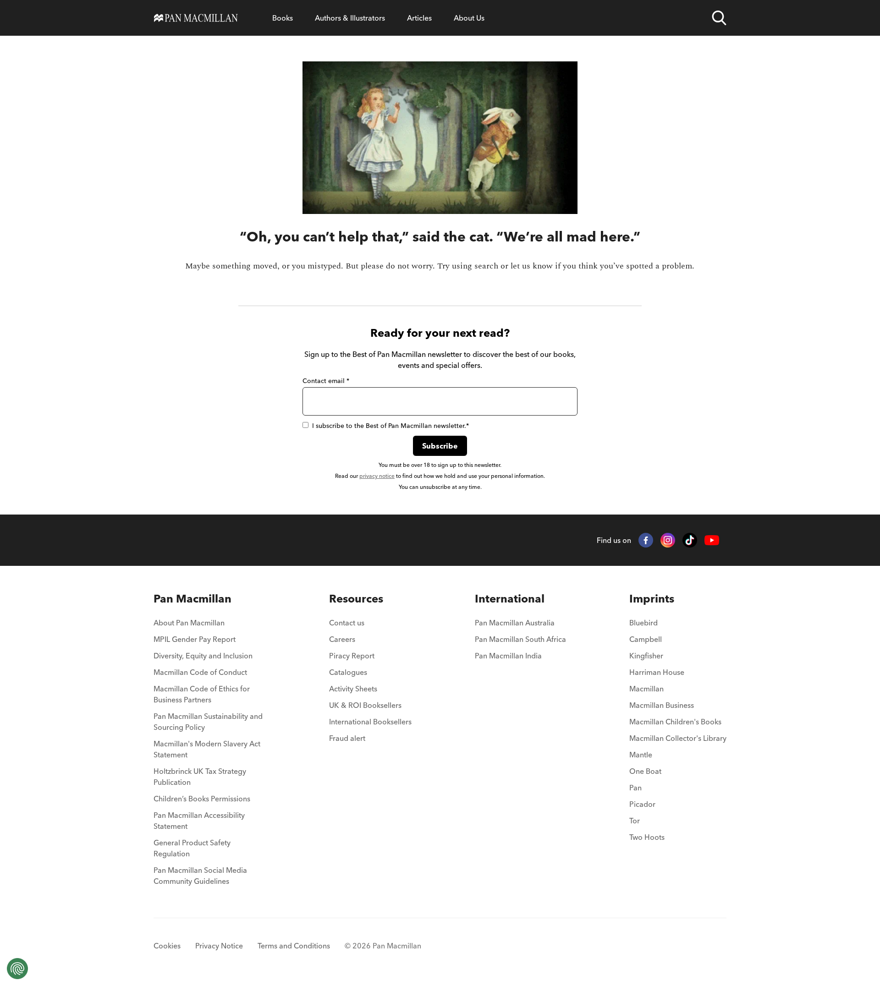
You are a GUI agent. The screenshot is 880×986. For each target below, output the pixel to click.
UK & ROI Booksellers (365, 705)
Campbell (645, 639)
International (509, 598)
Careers (342, 639)
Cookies (167, 945)
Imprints (651, 598)
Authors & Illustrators (350, 17)
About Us (469, 17)
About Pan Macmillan (189, 622)
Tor (634, 820)
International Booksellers (370, 721)
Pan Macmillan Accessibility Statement (199, 821)
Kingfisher (646, 655)
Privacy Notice (219, 945)
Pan (635, 787)
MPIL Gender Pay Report (195, 639)
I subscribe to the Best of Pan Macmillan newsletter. (390, 426)
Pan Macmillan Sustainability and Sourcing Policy (208, 722)
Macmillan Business (661, 705)
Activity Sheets (353, 688)
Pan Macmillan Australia (515, 622)
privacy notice (377, 475)
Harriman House (656, 672)
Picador (642, 804)
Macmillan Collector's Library (677, 738)
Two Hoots (647, 837)
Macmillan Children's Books (675, 721)
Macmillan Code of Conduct (200, 672)
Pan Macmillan (192, 598)
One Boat (645, 771)
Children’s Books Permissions (202, 798)
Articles (419, 17)
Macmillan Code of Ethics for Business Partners (202, 694)
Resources (356, 598)
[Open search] (719, 18)
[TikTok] (689, 540)
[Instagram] (667, 540)
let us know (532, 266)
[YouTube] (711, 540)
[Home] (196, 17)
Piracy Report (351, 655)
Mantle (640, 754)
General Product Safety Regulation (192, 848)
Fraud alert (347, 738)
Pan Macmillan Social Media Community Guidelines (200, 875)
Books (282, 17)
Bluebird (643, 622)
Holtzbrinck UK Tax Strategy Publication (200, 777)
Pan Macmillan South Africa (520, 639)
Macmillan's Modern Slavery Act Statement (207, 749)
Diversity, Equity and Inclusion (203, 655)
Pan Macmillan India (508, 655)
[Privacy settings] (17, 968)
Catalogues (348, 672)
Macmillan (646, 688)
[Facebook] (645, 540)
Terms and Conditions (294, 945)
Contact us (346, 622)
